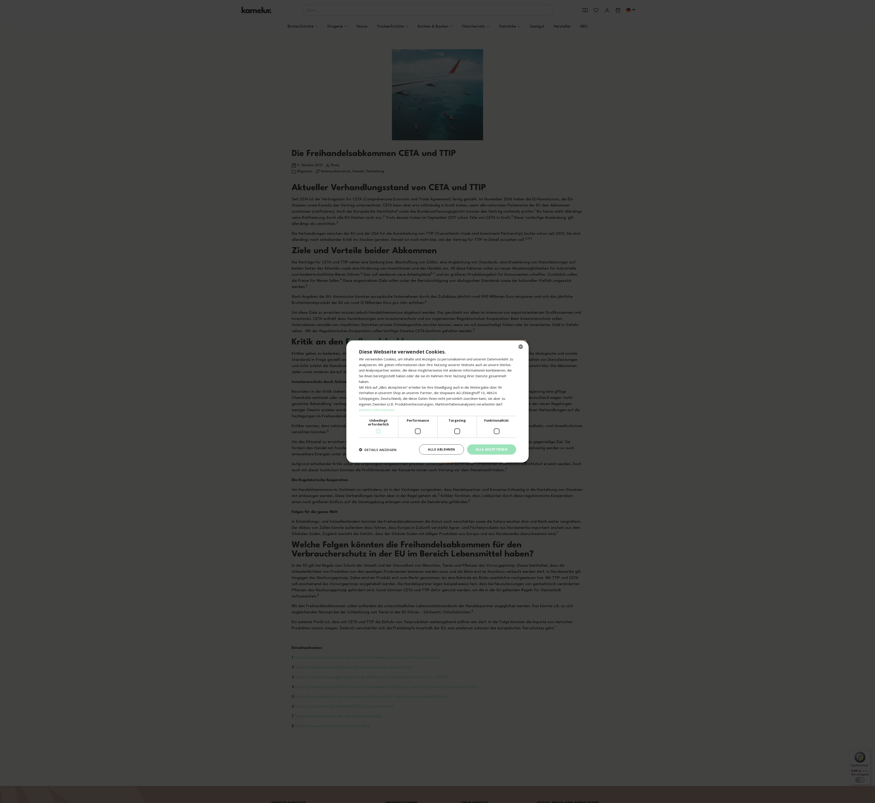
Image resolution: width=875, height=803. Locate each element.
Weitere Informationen (377, 409)
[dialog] (437, 401)
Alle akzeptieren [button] (491, 449)
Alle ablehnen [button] (441, 449)
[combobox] (520, 346)
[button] (377, 449)
